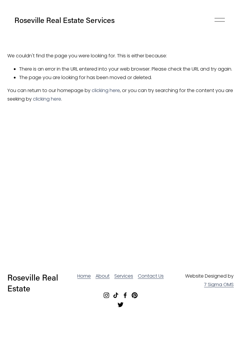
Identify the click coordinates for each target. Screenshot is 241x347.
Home (84, 276)
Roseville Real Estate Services (64, 20)
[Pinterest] (135, 295)
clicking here (106, 90)
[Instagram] (106, 295)
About (103, 276)
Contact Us (151, 276)
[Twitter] (120, 305)
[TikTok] (116, 295)
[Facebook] (125, 295)
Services (123, 276)
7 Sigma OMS (219, 284)
